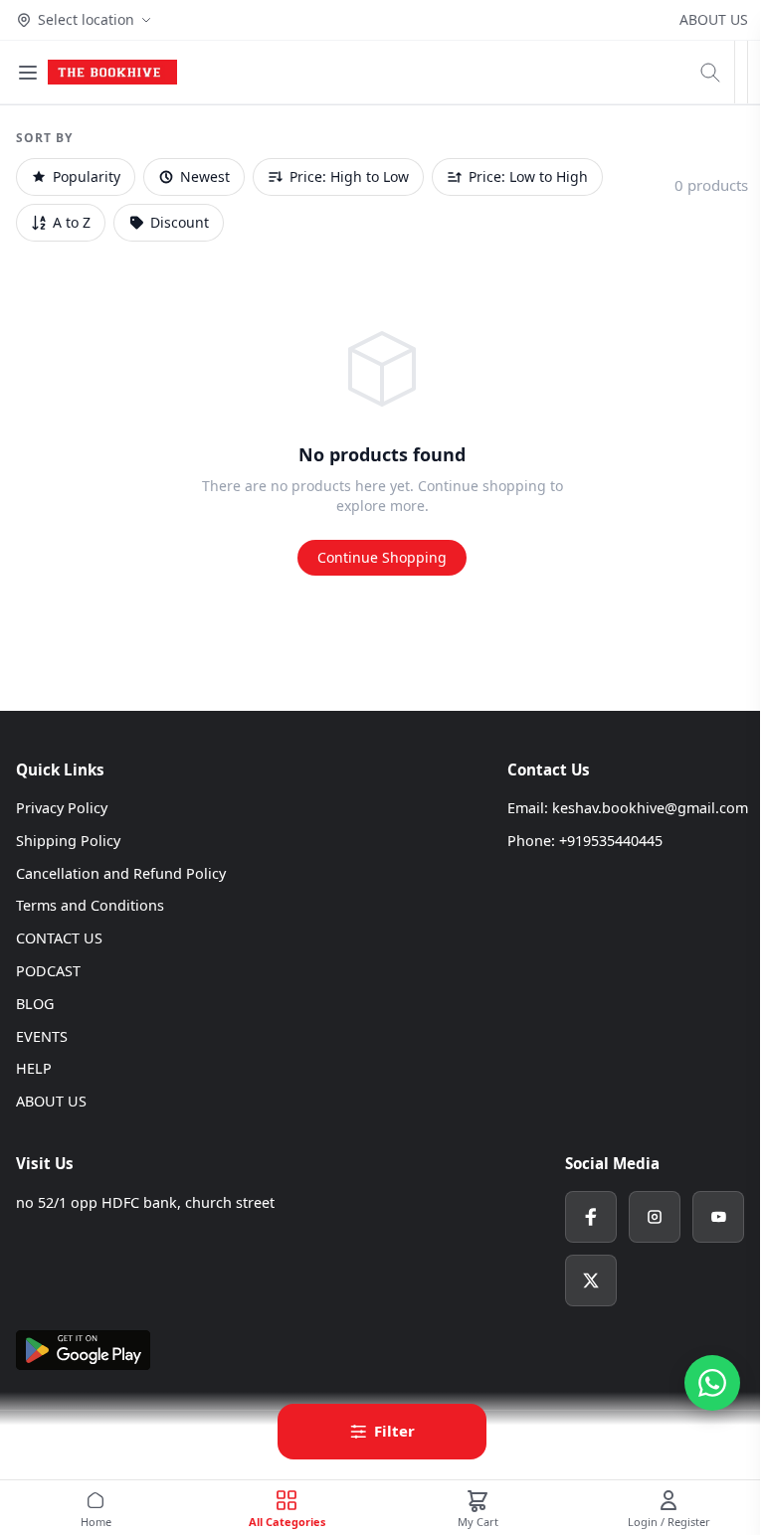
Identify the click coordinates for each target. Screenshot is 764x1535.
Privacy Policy (61, 807)
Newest (205, 176)
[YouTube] (718, 1217)
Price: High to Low (349, 176)
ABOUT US (713, 19)
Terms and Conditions (90, 905)
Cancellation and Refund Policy (121, 873)
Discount (179, 222)
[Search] (710, 73)
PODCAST (48, 970)
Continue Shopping (382, 557)
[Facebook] (591, 1217)
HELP (34, 1068)
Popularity (86, 176)
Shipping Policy (68, 840)
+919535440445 (611, 840)
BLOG (35, 1003)
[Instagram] (654, 1217)
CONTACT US (59, 938)
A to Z (72, 222)
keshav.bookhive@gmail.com (650, 807)
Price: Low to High (528, 176)
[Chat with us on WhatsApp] (712, 1383)
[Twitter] (591, 1280)
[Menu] (28, 73)
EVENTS (42, 1036)
